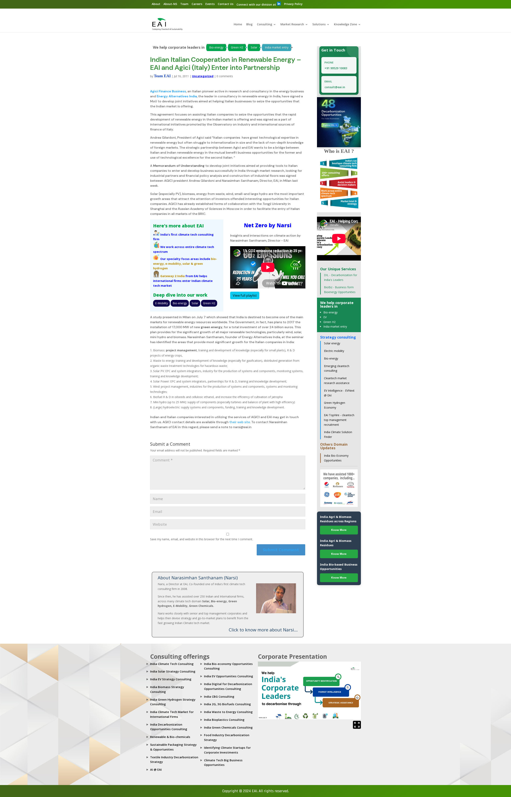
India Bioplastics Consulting (224, 720)
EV (325, 317)
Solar (254, 47)
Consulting (264, 24)
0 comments (225, 76)
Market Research (292, 24)
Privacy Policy (293, 4)
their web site (239, 422)
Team (184, 4)
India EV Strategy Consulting (170, 679)
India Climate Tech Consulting (172, 664)
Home (238, 24)
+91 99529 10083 (336, 68)
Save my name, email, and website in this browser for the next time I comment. (201, 539)
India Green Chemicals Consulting (228, 727)
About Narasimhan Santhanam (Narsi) (198, 578)
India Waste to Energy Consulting (228, 712)
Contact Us (225, 4)
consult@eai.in (335, 87)
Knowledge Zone (345, 24)
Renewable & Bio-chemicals (170, 737)
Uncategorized (202, 76)
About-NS (170, 4)
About (156, 4)
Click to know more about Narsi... (263, 630)
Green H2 (237, 47)
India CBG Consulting (219, 696)
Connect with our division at (257, 4)
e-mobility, (173, 264)
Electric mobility (334, 351)
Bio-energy (216, 47)
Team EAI (162, 76)
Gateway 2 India (172, 276)
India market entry (276, 47)
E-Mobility (161, 303)
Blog (249, 24)
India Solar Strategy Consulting (172, 671)
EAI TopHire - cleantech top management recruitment (339, 420)
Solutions (319, 24)
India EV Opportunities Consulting (228, 676)
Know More (339, 529)
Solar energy (332, 343)
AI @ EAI (156, 769)
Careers (197, 4)
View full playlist (245, 295)
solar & (187, 264)
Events (210, 4)
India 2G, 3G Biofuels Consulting (227, 704)
